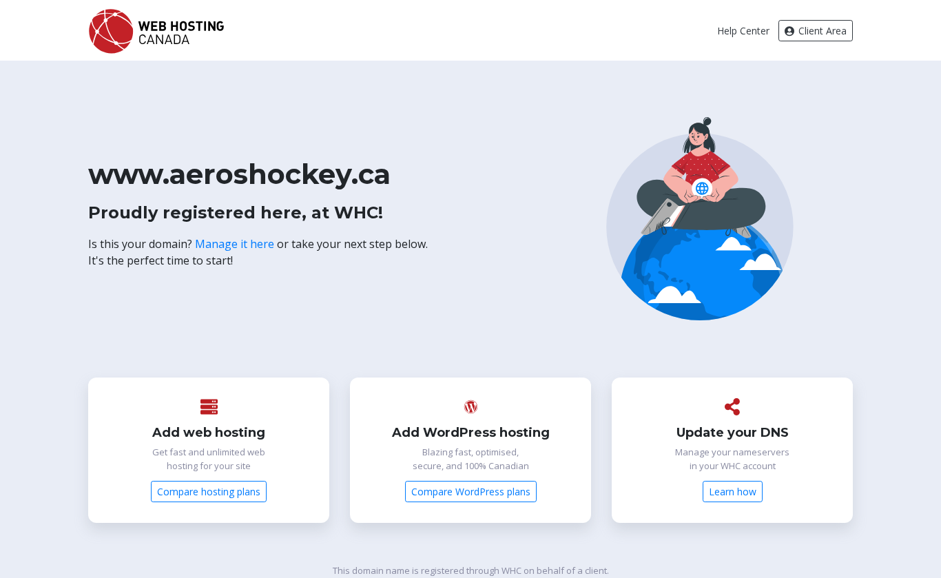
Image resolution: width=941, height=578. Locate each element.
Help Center (743, 30)
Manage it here (234, 243)
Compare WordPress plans (470, 491)
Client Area (821, 30)
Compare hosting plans (208, 491)
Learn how (732, 491)
